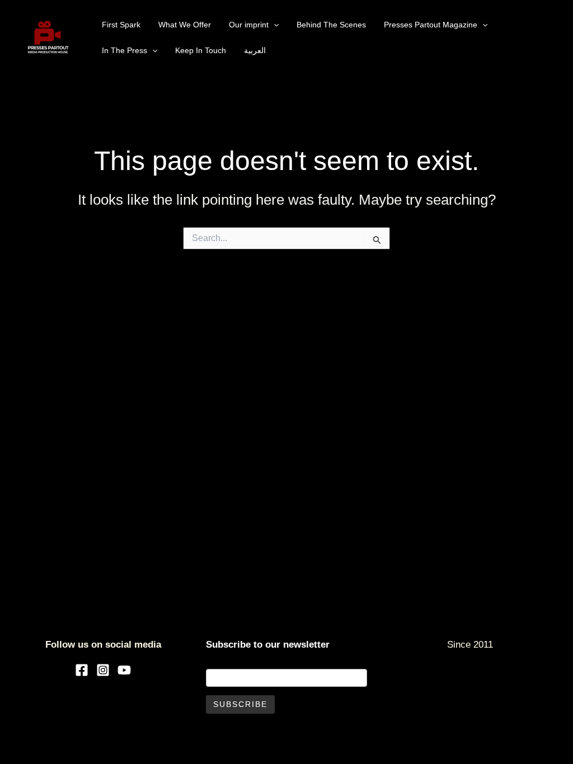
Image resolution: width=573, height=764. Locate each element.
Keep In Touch (200, 50)
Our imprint (249, 24)
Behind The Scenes (331, 24)
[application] (274, 24)
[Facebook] (81, 670)
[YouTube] (124, 670)
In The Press (124, 50)
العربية (255, 50)
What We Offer (184, 24)
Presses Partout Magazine (430, 24)
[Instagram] (103, 670)
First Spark (121, 24)
